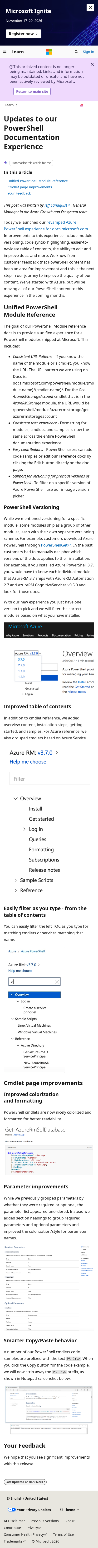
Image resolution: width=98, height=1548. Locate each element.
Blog (68, 1521)
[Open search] (76, 51)
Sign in (88, 51)
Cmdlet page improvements (30, 187)
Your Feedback (19, 193)
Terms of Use (63, 1534)
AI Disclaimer (14, 1521)
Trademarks (13, 1541)
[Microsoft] (49, 52)
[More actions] (90, 105)
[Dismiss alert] (90, 7)
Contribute (12, 1527)
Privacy (32, 1527)
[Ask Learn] (82, 105)
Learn (9, 105)
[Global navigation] (5, 51)
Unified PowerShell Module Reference (38, 181)
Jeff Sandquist (55, 205)
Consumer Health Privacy (24, 1534)
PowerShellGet (54, 545)
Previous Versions (45, 1521)
